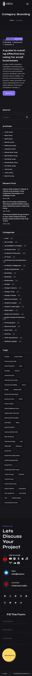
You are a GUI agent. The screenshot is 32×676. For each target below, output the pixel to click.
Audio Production (9, 366)
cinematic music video (11, 380)
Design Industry (10, 288)
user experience (9, 493)
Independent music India (11, 413)
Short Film (8, 330)
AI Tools (7, 257)
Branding (8, 42)
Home (12, 20)
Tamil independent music (11, 469)
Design (7, 284)
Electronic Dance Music (11, 394)
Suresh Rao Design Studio (12, 455)
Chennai (17, 371)
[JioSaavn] (10, 563)
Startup (7, 334)
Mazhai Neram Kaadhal (11, 418)
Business (7, 276)
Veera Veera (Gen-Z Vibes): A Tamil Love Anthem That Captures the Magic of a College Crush (15, 192)
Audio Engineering (11, 269)
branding (7, 371)
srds (21, 441)
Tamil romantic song (10, 484)
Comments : (8, 44)
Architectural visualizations (15, 260)
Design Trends (10, 295)
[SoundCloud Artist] (18, 563)
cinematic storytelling (10, 385)
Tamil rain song (8, 479)
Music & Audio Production (14, 317)
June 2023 (8, 172)
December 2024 (11, 162)
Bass (20, 366)
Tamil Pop (21, 474)
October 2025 (10, 159)
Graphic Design (10, 303)
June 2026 (8, 132)
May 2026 (8, 135)
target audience (9, 488)
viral (5, 498)
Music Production (9, 427)
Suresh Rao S (8, 465)
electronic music (9, 399)
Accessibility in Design (13, 245)
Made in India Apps (12, 306)
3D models (8, 242)
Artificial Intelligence (12, 265)
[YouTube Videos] (10, 558)
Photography (9, 322)
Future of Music (9, 403)
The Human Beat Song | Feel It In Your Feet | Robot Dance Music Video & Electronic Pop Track (16, 217)
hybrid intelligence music (11, 408)
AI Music (6, 356)
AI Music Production (12, 253)
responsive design (9, 441)
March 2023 (9, 176)
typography (22, 488)
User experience (11, 337)
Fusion (21, 399)
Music (17, 422)
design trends (17, 389)
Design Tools (9, 291)
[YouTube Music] (26, 558)
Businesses (18, 42)
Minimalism (8, 310)
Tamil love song (9, 474)
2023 (6, 238)
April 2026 (8, 139)
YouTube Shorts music (11, 502)
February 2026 (10, 145)
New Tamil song (9, 436)
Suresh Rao (7, 451)
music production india (11, 432)
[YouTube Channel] (5, 559)
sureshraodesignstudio (11, 460)
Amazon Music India (10, 361)
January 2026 (9, 149)
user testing (22, 493)
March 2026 (9, 142)
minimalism (7, 422)
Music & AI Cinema (11, 314)
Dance (24, 385)
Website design (10, 341)
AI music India (18, 356)
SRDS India (7, 446)
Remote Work (10, 326)
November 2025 (10, 155)
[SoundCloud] (14, 563)
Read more (9, 93)
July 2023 (8, 169)
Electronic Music (11, 299)
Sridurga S (19, 446)
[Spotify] (14, 558)
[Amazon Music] (18, 558)
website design (16, 498)
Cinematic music (9, 375)
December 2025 (11, 152)
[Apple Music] (22, 558)
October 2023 (10, 166)
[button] (27, 3)
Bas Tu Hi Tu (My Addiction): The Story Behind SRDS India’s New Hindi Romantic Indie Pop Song (16, 205)
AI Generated (9, 249)
